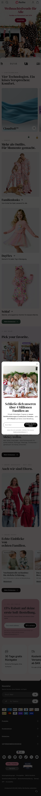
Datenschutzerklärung (19, 432)
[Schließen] (37, 364)
